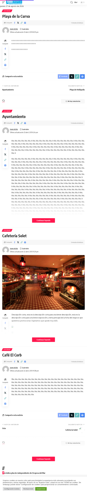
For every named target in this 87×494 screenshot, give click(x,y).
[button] (4, 2)
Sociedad (7, 11)
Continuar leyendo (43, 220)
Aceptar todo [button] (41, 489)
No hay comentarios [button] (74, 101)
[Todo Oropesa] (14, 2)
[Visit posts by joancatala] (5, 30)
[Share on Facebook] (14, 23)
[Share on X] (18, 23)
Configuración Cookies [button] (12, 489)
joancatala (14, 29)
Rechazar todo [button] (28, 489)
